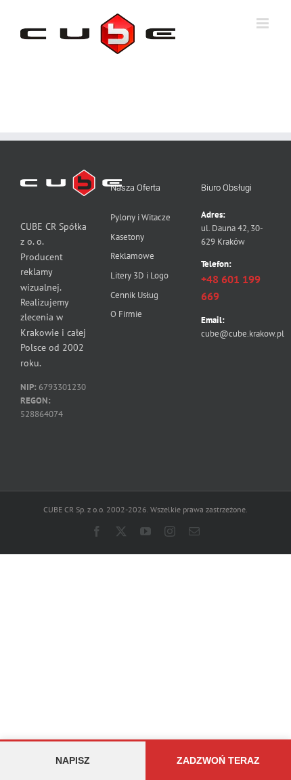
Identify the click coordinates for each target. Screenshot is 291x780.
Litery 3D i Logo (139, 275)
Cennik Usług (134, 295)
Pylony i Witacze (140, 217)
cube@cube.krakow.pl (242, 333)
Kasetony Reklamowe (132, 246)
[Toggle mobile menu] (263, 23)
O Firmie (126, 314)
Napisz (72, 760)
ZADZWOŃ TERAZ (218, 760)
